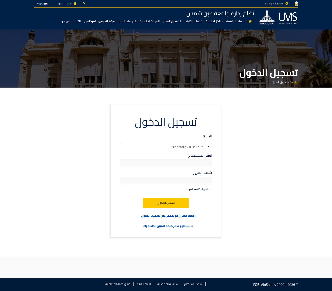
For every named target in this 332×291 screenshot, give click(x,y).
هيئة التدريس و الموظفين (99, 21)
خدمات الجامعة (235, 21)
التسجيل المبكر (172, 21)
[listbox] (166, 146)
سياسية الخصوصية (167, 283)
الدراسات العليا (127, 21)
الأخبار (77, 21)
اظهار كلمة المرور (197, 189)
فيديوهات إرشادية (274, 3)
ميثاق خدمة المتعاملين (117, 283)
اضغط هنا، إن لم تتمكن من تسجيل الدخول (168, 216)
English (40, 3)
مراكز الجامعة (214, 21)
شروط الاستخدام (193, 283)
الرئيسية (294, 82)
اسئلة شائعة (144, 283)
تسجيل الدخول (64, 3)
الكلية (207, 136)
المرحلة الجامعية (150, 21)
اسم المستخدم (200, 155)
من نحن (65, 21)
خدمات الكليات (193, 21)
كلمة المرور (202, 172)
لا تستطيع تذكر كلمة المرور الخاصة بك (168, 226)
